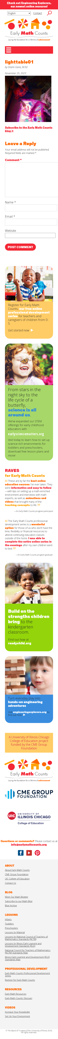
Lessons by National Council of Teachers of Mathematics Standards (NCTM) (26, 938)
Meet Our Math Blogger (16, 896)
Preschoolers (11, 928)
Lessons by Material (15, 932)
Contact (37, 13)
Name (10, 202)
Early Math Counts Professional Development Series (27, 974)
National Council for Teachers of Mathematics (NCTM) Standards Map (27, 951)
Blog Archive (11, 905)
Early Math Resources (15, 993)
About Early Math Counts (17, 870)
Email (10, 216)
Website (10, 231)
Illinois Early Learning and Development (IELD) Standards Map (27, 958)
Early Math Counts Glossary (18, 998)
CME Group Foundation (16, 874)
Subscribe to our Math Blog (18, 901)
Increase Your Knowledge (17, 1011)
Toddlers (9, 923)
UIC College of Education (17, 878)
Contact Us (10, 883)
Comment (13, 160)
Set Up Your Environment (17, 1016)
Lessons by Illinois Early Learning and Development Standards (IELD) (23, 944)
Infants (8, 919)
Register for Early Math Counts (20, 980)
